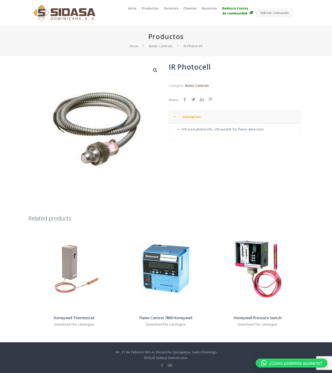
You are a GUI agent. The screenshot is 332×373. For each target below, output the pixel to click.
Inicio (133, 46)
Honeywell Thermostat (74, 317)
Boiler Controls (161, 46)
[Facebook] (162, 365)
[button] (155, 70)
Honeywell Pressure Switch (258, 317)
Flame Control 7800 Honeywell (165, 317)
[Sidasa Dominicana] (64, 13)
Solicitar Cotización (274, 13)
